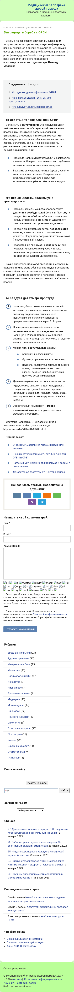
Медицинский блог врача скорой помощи (46, 6)
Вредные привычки (19, 652)
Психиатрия (15, 734)
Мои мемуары (16, 705)
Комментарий (11, 545)
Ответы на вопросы (19, 728)
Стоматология (16, 751)
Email (7, 534)
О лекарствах (28, 946)
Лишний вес (15, 687)
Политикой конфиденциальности (50, 614)
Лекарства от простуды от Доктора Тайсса (39, 472)
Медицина (14, 699)
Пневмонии (36, 938)
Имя (6, 523)
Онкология (14, 722)
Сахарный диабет (18, 746)
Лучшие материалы (19, 693)
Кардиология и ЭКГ (19, 676)
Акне (10, 946)
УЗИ (16, 946)
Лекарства (14, 681)
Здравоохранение (18, 658)
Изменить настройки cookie (19, 982)
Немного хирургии (18, 716)
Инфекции (14, 670)
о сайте (17, 979)
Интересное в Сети (19, 664)
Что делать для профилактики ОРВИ (34, 92)
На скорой (14, 711)
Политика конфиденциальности (43, 979)
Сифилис (12, 942)
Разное (12, 740)
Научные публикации (31, 942)
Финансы (13, 757)
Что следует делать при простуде (32, 106)
